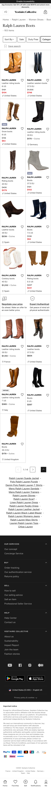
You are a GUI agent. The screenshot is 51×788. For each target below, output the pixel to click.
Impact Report (11, 645)
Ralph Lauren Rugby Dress (24, 506)
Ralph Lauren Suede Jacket (24, 478)
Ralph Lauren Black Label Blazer (24, 513)
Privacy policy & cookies (24, 697)
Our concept (10, 549)
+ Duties (36, 138)
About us (9, 636)
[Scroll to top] (43, 469)
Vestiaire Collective (16, 631)
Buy (6, 563)
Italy (28, 773)
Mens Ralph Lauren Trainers (24, 492)
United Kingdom (18, 771)
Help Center (10, 617)
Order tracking (11, 567)
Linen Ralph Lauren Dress (24, 502)
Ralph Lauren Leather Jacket (24, 509)
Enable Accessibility (25, 1)
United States (30, 771)
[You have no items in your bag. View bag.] (45, 12)
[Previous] (18, 469)
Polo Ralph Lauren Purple (24, 481)
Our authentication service (18, 572)
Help (7, 613)
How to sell (10, 590)
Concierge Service (13, 553)
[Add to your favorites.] (22, 80)
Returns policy (11, 576)
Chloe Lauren (25, 526)
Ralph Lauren (19, 19)
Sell (6, 585)
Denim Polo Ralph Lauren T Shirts (24, 485)
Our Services (11, 544)
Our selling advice (13, 595)
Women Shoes (36, 19)
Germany (40, 771)
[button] (45, 12)
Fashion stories (12, 653)
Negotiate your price (12, 304)
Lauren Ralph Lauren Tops (24, 523)
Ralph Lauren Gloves (24, 495)
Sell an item (10, 599)
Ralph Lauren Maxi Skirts (24, 520)
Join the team (11, 649)
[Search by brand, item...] (5, 12)
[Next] (32, 469)
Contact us (10, 622)
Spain (23, 773)
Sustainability (11, 640)
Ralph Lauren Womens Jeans (24, 516)
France (8, 771)
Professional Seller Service (18, 603)
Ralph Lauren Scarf (24, 499)
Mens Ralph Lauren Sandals (24, 488)
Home (6, 19)
